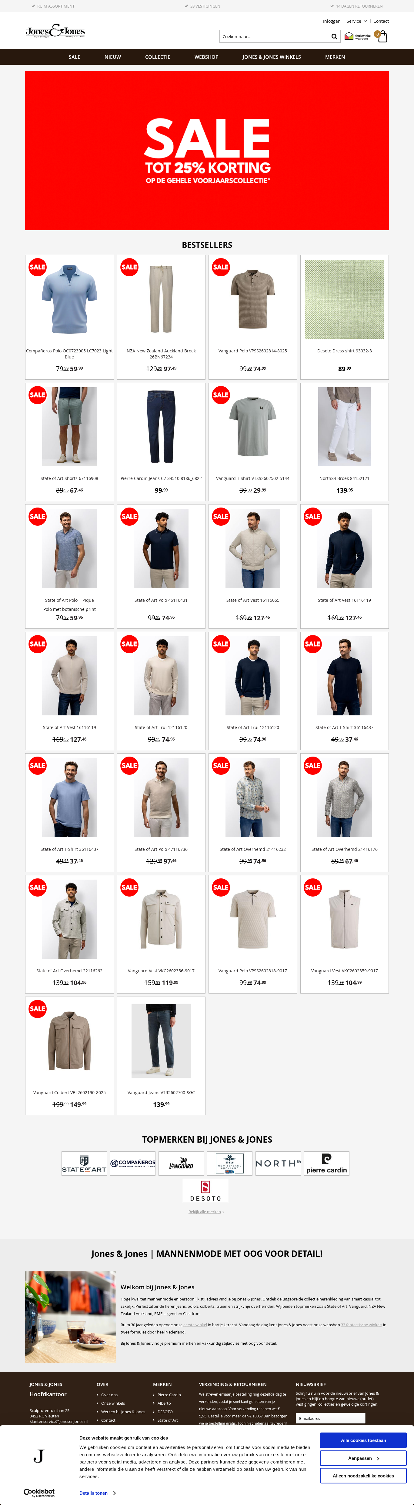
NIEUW (113, 57)
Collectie (157, 57)
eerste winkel (195, 1324)
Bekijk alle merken (205, 1211)
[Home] (55, 30)
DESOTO (165, 1411)
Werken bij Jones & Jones (123, 1411)
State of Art (168, 1420)
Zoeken (334, 36)
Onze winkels (113, 1403)
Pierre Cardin (169, 1394)
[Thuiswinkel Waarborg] (355, 36)
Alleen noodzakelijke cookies (363, 1475)
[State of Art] (84, 1163)
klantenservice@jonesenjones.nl (59, 1421)
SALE (74, 57)
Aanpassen (360, 1457)
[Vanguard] (181, 1163)
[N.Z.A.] (229, 1163)
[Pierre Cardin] (326, 1163)
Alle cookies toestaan (363, 1440)
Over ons (109, 1394)
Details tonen (93, 1493)
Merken (335, 57)
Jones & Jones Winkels (272, 57)
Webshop (207, 57)
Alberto (164, 1403)
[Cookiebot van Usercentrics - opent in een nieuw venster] (39, 1493)
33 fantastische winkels (361, 1324)
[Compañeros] (132, 1163)
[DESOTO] (205, 1191)
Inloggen (332, 21)
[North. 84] (278, 1163)
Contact (381, 21)
